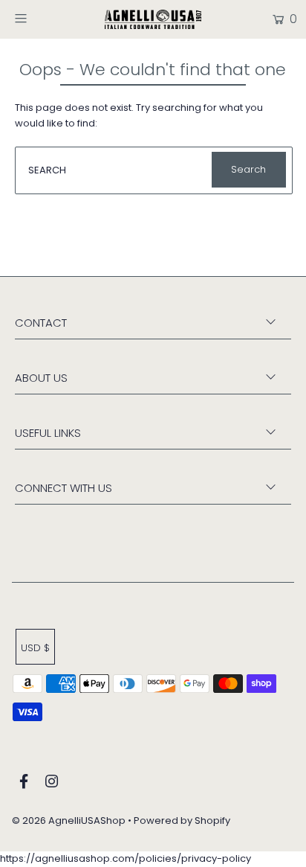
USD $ (35, 648)
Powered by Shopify (182, 820)
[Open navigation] (40, 18)
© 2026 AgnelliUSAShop (69, 820)
